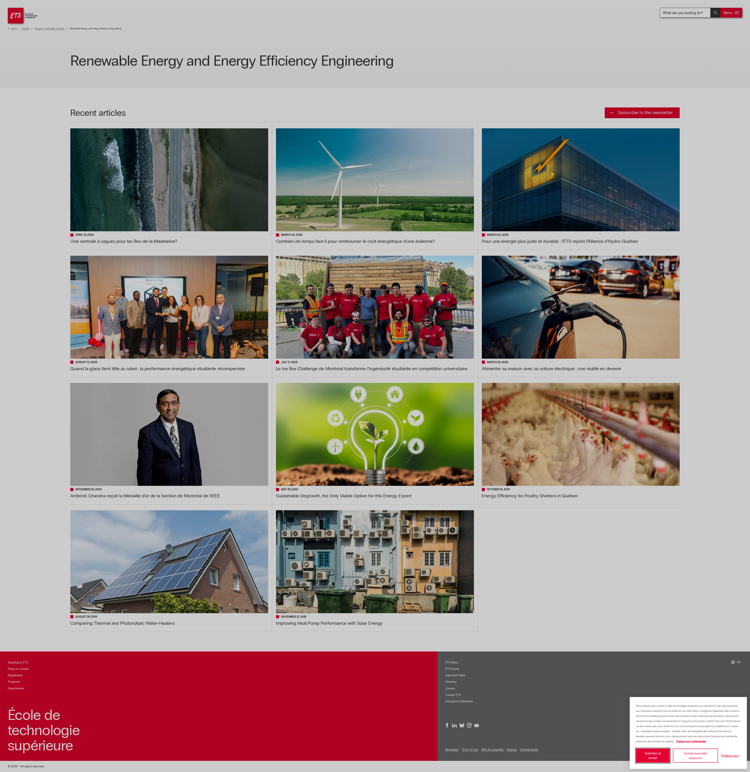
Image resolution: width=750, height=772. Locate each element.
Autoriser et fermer (653, 755)
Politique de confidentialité (691, 741)
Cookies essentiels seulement (695, 755)
